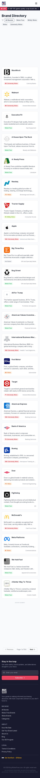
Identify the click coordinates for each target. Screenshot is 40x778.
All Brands (9, 20)
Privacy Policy (7, 752)
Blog (3, 737)
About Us (5, 734)
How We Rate (6, 728)
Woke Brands (6, 716)
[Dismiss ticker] (38, 8)
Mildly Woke (32, 20)
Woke (5, 24)
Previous (10, 649)
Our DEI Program (7, 740)
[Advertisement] (20, 46)
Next (31, 649)
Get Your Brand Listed (9, 731)
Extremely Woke (16, 24)
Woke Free (20, 20)
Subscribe (19, 678)
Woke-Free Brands (8, 713)
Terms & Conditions (8, 749)
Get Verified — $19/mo (13, 758)
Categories (5, 719)
